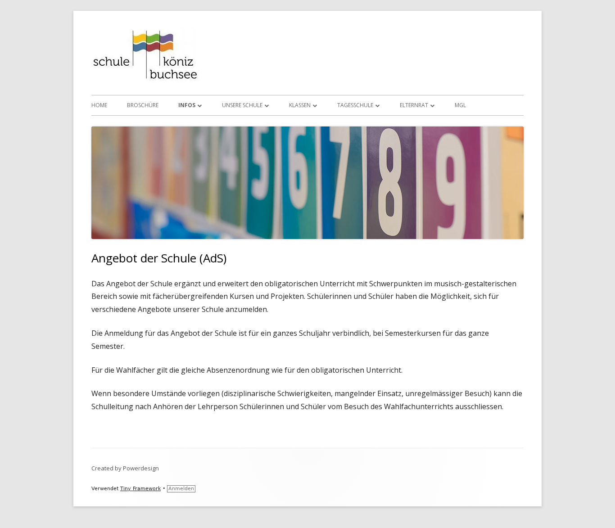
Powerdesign (141, 468)
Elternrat (414, 105)
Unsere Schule (242, 105)
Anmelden (181, 489)
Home (99, 105)
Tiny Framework (140, 489)
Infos (186, 105)
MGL (460, 105)
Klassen (300, 105)
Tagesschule (355, 105)
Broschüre (142, 105)
